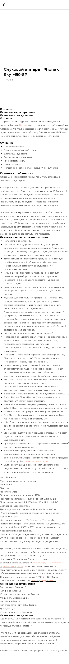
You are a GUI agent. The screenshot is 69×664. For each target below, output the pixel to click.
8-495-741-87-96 (44, 576)
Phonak (22, 125)
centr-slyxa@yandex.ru (43, 580)
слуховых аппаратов (36, 461)
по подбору (39, 562)
